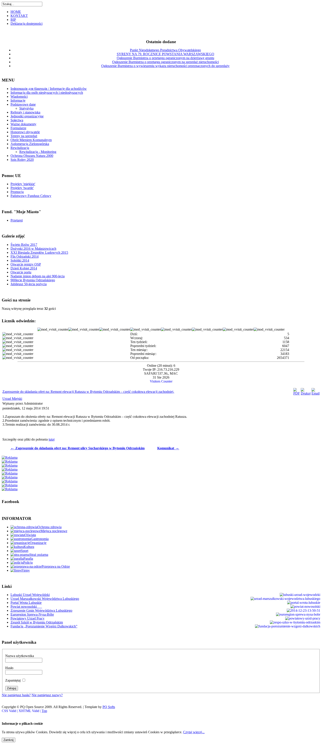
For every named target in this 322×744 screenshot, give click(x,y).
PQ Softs (109, 707)
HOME (16, 12)
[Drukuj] (306, 393)
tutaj (52, 439)
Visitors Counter (161, 381)
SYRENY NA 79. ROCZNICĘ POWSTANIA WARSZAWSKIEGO (165, 54)
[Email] (315, 393)
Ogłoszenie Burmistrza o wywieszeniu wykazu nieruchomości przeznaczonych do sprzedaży (165, 66)
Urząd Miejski (12, 398)
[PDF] (296, 393)
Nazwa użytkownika (19, 656)
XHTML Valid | (30, 711)
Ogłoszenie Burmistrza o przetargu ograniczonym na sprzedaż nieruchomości (165, 62)
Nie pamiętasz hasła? (16, 695)
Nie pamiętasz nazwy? (47, 695)
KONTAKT (19, 16)
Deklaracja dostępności (26, 23)
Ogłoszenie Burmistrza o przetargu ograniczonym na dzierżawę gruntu (165, 58)
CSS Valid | (10, 711)
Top (44, 711)
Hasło (9, 668)
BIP (13, 19)
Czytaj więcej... (194, 732)
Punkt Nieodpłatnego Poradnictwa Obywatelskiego (165, 50)
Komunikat (168, 448)
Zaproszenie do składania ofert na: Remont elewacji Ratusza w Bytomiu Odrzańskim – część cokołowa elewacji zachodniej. (88, 391)
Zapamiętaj (13, 680)
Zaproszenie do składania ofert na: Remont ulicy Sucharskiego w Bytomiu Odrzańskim (77, 448)
